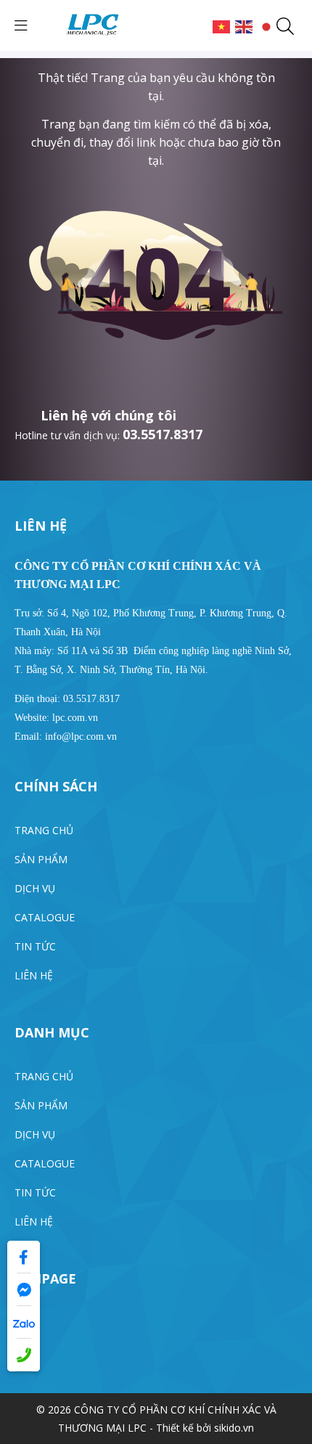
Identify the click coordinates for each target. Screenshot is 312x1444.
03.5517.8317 (162, 434)
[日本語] (267, 26)
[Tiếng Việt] (222, 26)
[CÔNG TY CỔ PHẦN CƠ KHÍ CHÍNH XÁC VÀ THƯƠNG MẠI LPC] (93, 24)
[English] (244, 26)
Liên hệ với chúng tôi (108, 415)
